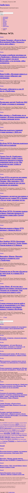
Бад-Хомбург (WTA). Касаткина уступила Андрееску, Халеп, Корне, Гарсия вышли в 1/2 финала (13, 243)
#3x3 (1, 422)
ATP (17, 424)
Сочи (1, 441)
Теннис (4, 22)
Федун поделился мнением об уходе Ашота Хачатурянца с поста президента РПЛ (13, 327)
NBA (6, 426)
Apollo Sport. (5, 5)
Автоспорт (5, 17)
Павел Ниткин (23, 435)
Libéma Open (2, 426)
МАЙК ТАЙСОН (11, 433)
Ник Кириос (9, 435)
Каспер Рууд (18, 429)
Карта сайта (6, 26)
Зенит (14, 430)
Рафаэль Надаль (15, 437)
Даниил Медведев (4, 429)
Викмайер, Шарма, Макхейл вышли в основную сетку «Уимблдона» (11, 258)
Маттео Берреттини (3, 435)
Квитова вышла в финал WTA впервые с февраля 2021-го (12, 229)
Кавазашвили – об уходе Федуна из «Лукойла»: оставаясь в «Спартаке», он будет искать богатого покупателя (12, 346)
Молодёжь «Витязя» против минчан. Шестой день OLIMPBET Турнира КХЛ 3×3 (14, 459)
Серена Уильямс (23, 439)
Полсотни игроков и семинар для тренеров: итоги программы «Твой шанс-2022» (13, 452)
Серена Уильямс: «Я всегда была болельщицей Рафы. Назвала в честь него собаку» (13, 42)
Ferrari (25, 424)
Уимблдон (20, 441)
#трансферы (12, 424)
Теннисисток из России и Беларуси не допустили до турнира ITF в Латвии (13, 273)
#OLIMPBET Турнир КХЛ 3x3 (8, 422)
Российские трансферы (11, 439)
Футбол (5, 23)
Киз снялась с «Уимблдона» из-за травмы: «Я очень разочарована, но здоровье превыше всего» (14, 117)
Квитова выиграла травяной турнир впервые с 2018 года (11, 131)
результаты (3, 443)
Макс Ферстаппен (23, 433)
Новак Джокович (15, 435)
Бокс (4, 19)
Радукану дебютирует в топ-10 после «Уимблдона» (12, 90)
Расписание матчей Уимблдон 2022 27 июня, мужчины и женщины (13, 103)
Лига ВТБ (18, 431)
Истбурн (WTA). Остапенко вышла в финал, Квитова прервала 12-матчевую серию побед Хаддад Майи (13, 214)
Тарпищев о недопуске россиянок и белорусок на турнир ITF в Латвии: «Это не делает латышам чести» (14, 198)
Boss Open (21, 424)
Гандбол (5, 21)
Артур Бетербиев (16, 428)
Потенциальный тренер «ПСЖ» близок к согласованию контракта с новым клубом (13, 354)
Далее (5, 317)
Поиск (1, 11)
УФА (16, 441)
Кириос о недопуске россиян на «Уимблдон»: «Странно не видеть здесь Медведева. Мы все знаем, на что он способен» (14, 386)
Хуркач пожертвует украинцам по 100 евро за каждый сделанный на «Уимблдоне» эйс (13, 369)
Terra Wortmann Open (11, 426)
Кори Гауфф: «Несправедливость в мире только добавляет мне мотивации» (13, 76)
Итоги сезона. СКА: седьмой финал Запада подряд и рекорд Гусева (13, 466)
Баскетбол (5, 18)
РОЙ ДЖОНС (5, 437)
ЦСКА (25, 441)
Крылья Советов (12, 431)
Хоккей (5, 24)
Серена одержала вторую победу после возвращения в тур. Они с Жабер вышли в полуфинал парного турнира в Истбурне (12, 306)
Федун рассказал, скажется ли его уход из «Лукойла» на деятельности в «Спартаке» (13, 361)
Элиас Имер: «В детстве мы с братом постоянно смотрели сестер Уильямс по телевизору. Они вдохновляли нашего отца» (13, 289)
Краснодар (7, 431)
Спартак (5, 441)
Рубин (19, 439)
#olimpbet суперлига (19, 422)
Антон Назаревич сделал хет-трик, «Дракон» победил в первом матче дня (12, 473)
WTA (2, 428)
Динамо (10, 429)
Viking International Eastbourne (20, 426)
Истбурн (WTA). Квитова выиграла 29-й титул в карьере (14, 144)
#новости (6, 424)
